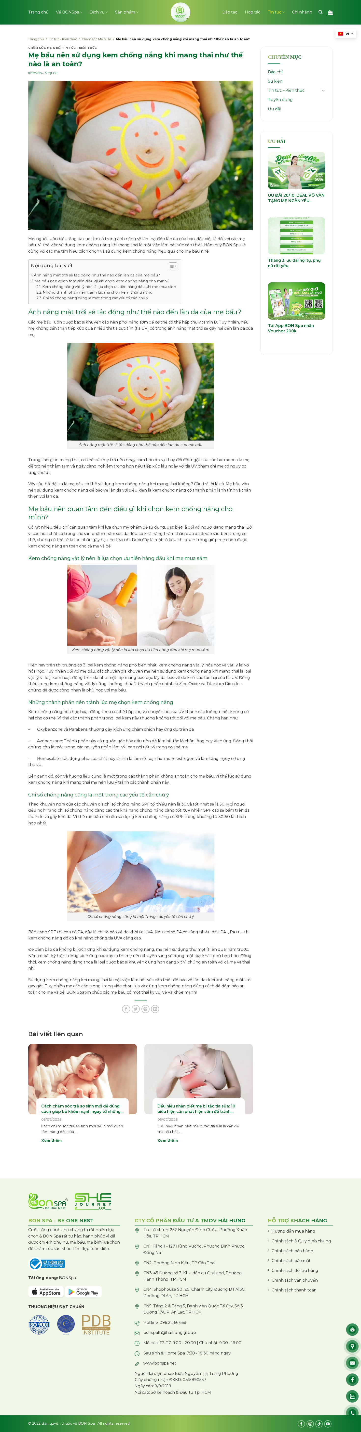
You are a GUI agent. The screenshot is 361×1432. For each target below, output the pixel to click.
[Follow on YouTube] (328, 1424)
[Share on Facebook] (126, 1009)
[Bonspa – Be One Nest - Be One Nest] (180, 12)
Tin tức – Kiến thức (286, 90)
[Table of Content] (173, 266)
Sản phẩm (125, 12)
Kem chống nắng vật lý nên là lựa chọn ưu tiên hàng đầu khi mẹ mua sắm (109, 287)
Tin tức (274, 12)
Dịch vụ (97, 12)
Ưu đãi (274, 109)
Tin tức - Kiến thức (63, 39)
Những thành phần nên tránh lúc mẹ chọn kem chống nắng (98, 292)
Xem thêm (52, 1140)
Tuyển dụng (280, 99)
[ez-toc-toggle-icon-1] (170, 267)
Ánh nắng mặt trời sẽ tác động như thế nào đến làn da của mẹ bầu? (97, 275)
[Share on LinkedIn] (155, 1009)
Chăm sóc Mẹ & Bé (96, 39)
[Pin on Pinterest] (145, 1009)
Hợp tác (252, 12)
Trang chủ (38, 12)
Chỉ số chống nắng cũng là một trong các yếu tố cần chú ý (95, 298)
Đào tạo (229, 12)
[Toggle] (323, 90)
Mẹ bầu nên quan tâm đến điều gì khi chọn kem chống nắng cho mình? (101, 281)
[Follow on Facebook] (301, 1424)
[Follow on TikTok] (319, 1424)
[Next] (245, 1100)
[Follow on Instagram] (310, 1424)
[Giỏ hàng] (330, 12)
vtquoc (51, 73)
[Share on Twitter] (136, 1009)
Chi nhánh (302, 12)
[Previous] (35, 1100)
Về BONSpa (67, 12)
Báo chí (275, 72)
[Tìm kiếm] (320, 12)
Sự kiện (275, 81)
